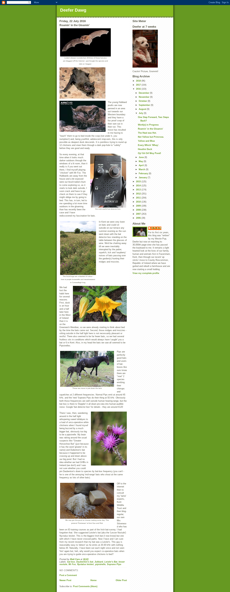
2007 (138, 214)
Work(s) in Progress (148, 124)
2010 (138, 201)
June (141, 157)
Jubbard (98, 561)
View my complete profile (146, 273)
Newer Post (65, 580)
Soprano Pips (114, 564)
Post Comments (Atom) (85, 586)
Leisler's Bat (110, 561)
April (141, 165)
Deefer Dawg (73, 10)
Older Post (121, 580)
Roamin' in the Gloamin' (150, 129)
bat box (71, 561)
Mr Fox (72, 564)
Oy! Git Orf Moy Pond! (149, 153)
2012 (138, 193)
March (142, 169)
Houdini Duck (145, 149)
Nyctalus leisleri (85, 564)
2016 (138, 89)
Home (93, 580)
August (143, 109)
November (144, 97)
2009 (138, 206)
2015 (138, 181)
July (141, 113)
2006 (138, 218)
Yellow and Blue (146, 141)
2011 (138, 197)
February (144, 173)
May (141, 161)
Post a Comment (68, 575)
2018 (138, 81)
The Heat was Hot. (147, 133)
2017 (138, 85)
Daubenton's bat (84, 561)
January (143, 177)
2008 (138, 210)
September (145, 105)
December (144, 93)
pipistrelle (100, 564)
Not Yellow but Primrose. (151, 137)
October (143, 101)
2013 (138, 189)
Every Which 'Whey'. (148, 145)
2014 (138, 185)
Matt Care (156, 228)
